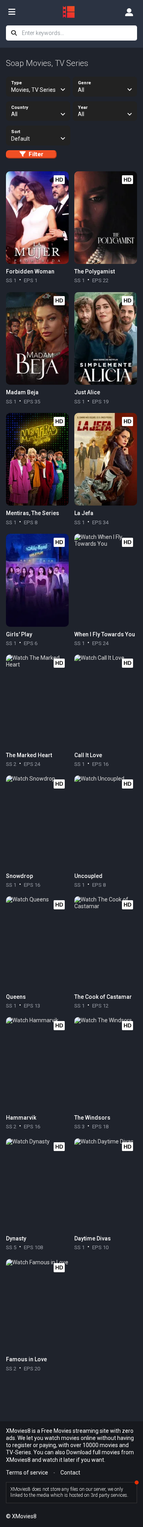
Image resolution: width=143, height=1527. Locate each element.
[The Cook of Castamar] (105, 942)
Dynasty (16, 1238)
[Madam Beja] (37, 338)
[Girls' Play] (37, 580)
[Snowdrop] (37, 821)
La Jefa (83, 513)
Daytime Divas (92, 1238)
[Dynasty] (37, 1184)
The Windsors (92, 1117)
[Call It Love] (105, 701)
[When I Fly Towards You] (105, 580)
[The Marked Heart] (37, 701)
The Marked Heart (29, 755)
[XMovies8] (71, 12)
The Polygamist (94, 271)
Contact (70, 1472)
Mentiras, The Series (32, 513)
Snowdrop (19, 876)
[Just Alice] (105, 338)
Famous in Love (26, 1359)
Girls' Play (19, 634)
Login (129, 12)
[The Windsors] (105, 1063)
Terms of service (27, 1472)
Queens (16, 997)
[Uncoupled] (105, 821)
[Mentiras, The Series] (37, 459)
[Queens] (37, 942)
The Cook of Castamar (103, 997)
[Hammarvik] (37, 1063)
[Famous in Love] (37, 1305)
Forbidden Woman (30, 271)
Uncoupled (88, 876)
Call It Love (88, 755)
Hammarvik (21, 1117)
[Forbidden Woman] (37, 217)
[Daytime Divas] (105, 1184)
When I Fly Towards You (104, 634)
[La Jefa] (105, 459)
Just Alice (87, 392)
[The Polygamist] (105, 217)
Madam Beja (22, 392)
